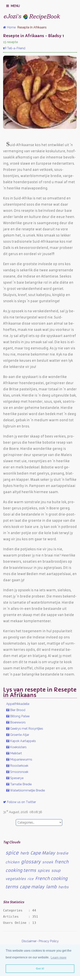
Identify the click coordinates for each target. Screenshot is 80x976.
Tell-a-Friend (15, 48)
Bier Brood (17, 710)
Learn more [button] (58, 957)
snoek (47, 862)
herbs (63, 887)
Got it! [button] (40, 968)
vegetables (15, 879)
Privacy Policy (49, 941)
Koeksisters (18, 747)
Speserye (16, 778)
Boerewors (17, 722)
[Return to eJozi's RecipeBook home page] (32, 16)
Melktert (15, 753)
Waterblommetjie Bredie (27, 790)
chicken (12, 862)
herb (24, 853)
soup (55, 870)
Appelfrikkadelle (17, 704)
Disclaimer (29, 941)
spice (12, 853)
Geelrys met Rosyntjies (26, 728)
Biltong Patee (19, 716)
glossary (31, 862)
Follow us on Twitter (21, 802)
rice (30, 879)
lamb (51, 886)
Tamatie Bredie (20, 784)
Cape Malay (42, 853)
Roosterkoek (18, 766)
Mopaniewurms (20, 759)
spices (43, 870)
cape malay (32, 886)
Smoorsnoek (18, 772)
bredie (62, 853)
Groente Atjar (19, 735)
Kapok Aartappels (22, 741)
